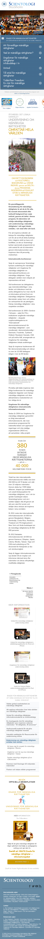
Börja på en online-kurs (27, 921)
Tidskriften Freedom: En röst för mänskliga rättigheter (14, 83)
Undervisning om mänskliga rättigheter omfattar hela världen (21, 741)
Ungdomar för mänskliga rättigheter (13, 927)
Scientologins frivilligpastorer (11, 922)
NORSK (32, 898)
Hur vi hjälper (7, 108)
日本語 (25, 896)
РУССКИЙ (31, 896)
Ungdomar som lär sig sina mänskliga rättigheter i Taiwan (20, 753)
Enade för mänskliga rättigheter (27, 925)
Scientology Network (26, 919)
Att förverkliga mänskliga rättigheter (15, 47)
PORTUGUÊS (23, 901)
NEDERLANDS (10, 898)
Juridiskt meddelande (19, 936)
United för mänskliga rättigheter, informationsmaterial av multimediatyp (21, 716)
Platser (12, 913)
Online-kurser (18, 911)
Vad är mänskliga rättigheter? (18, 53)
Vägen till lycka (19, 107)
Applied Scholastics (32, 107)
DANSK (5, 896)
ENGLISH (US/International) (11, 894)
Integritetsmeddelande (15, 935)
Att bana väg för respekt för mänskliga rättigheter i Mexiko (20, 747)
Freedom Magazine (22, 924)
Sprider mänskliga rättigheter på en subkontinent (19, 758)
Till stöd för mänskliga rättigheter (14, 74)
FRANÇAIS (12, 896)
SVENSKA (6, 900)
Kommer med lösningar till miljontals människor (20, 765)
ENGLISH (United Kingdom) (29, 894)
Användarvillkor (6, 936)
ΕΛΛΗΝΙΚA (7, 901)
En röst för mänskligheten (11, 909)
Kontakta (6, 913)
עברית (19, 896)
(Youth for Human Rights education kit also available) (22, 868)
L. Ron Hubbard (8, 908)
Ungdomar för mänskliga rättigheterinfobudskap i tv (15, 60)
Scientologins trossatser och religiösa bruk (26, 908)
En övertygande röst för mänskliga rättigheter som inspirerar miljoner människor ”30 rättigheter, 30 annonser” (21, 723)
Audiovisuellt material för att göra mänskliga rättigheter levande (19, 729)
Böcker (10, 911)
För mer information (29, 911)
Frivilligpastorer (24, 909)
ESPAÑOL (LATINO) (17, 900)
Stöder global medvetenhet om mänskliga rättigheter (18, 705)
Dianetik (16, 919)
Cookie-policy (28, 935)
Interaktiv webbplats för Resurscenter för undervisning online (21, 735)
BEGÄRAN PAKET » (22, 862)
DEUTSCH (19, 898)
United (6, 68)
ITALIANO (15, 901)
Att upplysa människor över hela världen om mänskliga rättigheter (21, 710)
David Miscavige (14, 921)
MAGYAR (26, 898)
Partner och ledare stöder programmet (20, 769)
